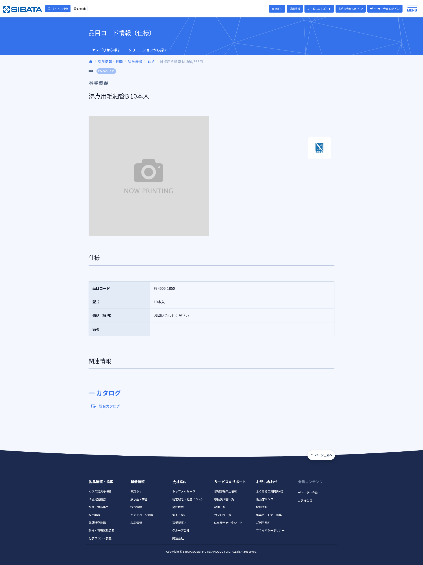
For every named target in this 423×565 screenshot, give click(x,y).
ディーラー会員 (308, 492)
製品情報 (136, 522)
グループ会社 (180, 530)
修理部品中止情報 (225, 491)
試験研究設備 (97, 522)
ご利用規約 (263, 522)
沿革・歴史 (179, 515)
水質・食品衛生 (99, 507)
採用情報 (294, 8)
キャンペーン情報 (141, 515)
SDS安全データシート (228, 522)
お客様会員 (305, 500)
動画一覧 (220, 507)
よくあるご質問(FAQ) (269, 491)
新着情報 (138, 481)
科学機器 (135, 61)
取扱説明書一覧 (224, 499)
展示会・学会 (139, 499)
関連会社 (178, 538)
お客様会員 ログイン (350, 8)
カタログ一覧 (222, 515)
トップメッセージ (183, 491)
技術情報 (136, 507)
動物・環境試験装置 (101, 530)
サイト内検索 (60, 8)
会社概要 (178, 507)
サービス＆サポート (319, 8)
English (81, 8)
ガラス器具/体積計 (101, 491)
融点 (151, 61)
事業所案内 (179, 522)
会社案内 (277, 8)
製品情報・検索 (110, 61)
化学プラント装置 (100, 538)
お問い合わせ (266, 481)
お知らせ (136, 491)
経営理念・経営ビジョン (188, 499)
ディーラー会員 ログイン (385, 8)
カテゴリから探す (106, 49)
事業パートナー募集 (269, 515)
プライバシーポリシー (270, 530)
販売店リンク (264, 499)
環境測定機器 (97, 499)
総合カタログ (109, 406)
